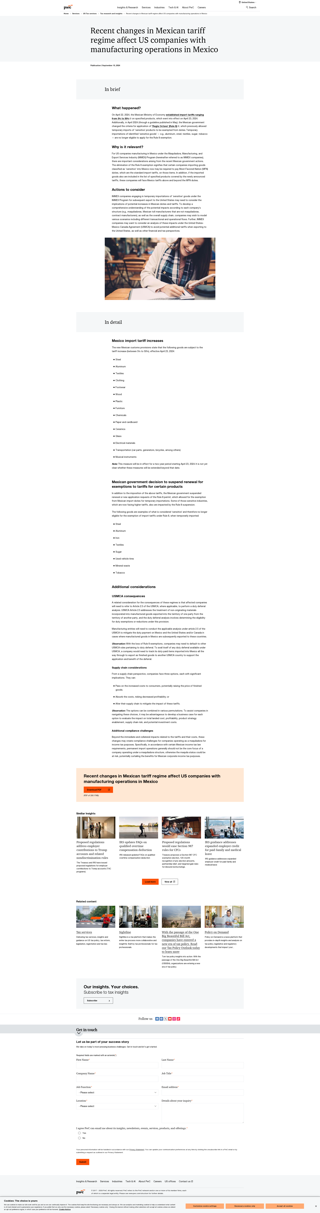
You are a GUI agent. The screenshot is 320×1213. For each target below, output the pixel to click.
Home (66, 14)
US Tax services (90, 14)
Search (252, 7)
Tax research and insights (111, 14)
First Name (83, 1060)
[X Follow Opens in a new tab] (165, 1019)
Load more (150, 881)
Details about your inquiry (177, 1100)
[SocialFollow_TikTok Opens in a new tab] (178, 1019)
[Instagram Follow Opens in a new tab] (174, 1019)
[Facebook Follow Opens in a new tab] (161, 1019)
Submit (82, 1162)
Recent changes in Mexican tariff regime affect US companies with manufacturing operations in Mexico (166, 14)
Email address (170, 1087)
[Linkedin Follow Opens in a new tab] (157, 1019)
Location (81, 1100)
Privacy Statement (136, 1150)
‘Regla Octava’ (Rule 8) (164, 126)
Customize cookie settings (204, 1206)
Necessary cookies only (244, 1206)
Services (76, 14)
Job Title (167, 1073)
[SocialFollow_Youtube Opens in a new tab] (170, 1019)
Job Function (84, 1087)
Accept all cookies (285, 1206)
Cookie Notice (65, 1209)
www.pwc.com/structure (138, 1193)
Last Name (168, 1060)
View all (168, 881)
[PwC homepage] (68, 6)
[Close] (316, 1206)
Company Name (86, 1073)
